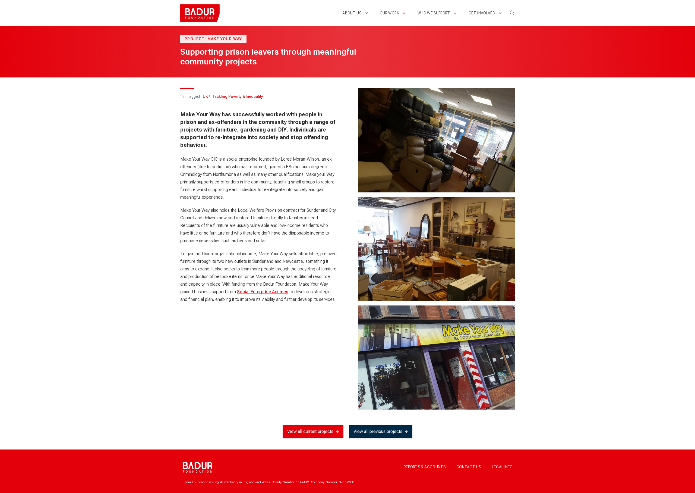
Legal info (502, 467)
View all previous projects (377, 431)
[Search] (512, 12)
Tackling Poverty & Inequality (237, 96)
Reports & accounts (425, 467)
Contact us (468, 467)
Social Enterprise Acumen (262, 291)
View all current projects (310, 431)
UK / (206, 96)
